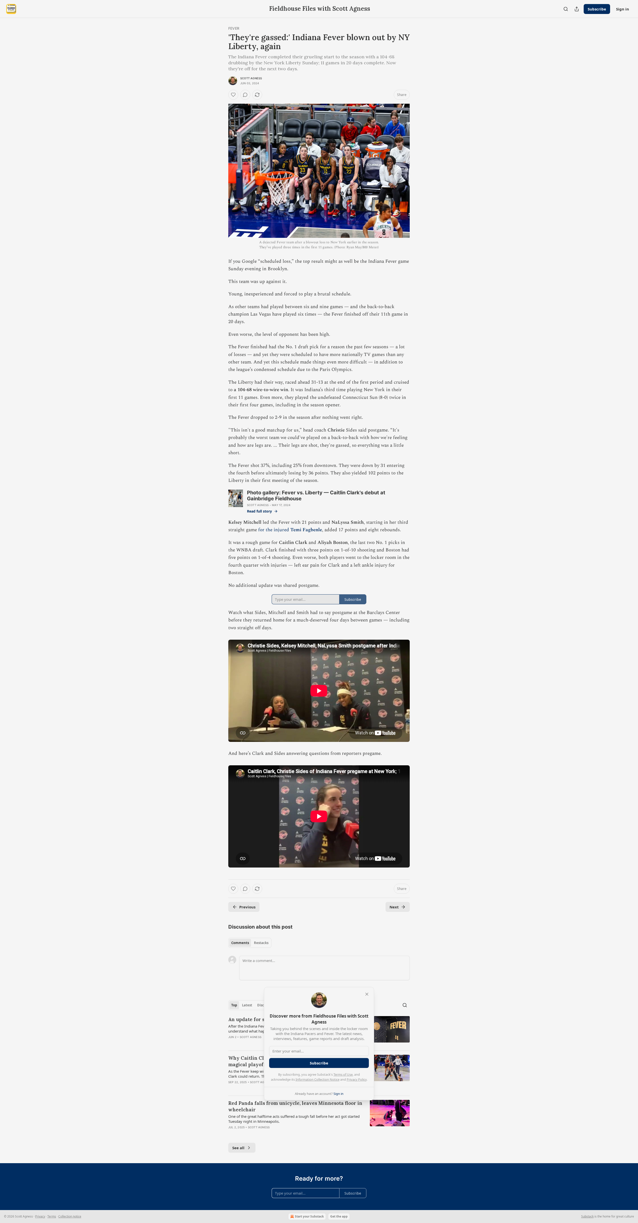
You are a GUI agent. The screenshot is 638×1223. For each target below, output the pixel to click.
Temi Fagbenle (306, 529)
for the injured (274, 529)
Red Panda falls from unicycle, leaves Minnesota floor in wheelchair (295, 1106)
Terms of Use (343, 1074)
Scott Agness (251, 78)
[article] (319, 1118)
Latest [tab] (247, 1005)
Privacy (40, 1216)
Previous (247, 906)
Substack (587, 1216)
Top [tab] (234, 1005)
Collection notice (69, 1216)
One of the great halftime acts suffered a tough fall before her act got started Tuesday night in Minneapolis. (294, 1119)
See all (238, 1147)
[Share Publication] (577, 9)
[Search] (566, 9)
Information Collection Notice (317, 1079)
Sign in (622, 8)
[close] (367, 994)
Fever (233, 28)
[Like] (233, 95)
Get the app (339, 1216)
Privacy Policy (357, 1079)
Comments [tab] (240, 943)
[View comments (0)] (245, 95)
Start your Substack (309, 1216)
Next (394, 906)
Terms (51, 1216)
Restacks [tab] (261, 943)
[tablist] (249, 943)
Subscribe (597, 8)
